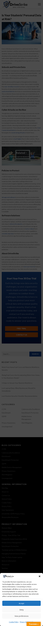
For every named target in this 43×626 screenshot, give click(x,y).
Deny (21, 610)
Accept (21, 603)
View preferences (22, 616)
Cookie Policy (14, 622)
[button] (39, 576)
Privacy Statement (26, 622)
